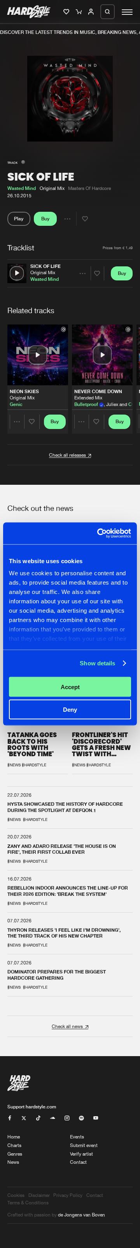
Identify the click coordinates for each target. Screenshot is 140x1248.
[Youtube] (95, 1118)
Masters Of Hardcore (89, 188)
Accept (70, 686)
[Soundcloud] (52, 1118)
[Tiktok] (38, 1118)
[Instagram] (67, 1118)
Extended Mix (88, 398)
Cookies (15, 1195)
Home (13, 1137)
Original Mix (42, 272)
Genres (14, 1154)
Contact (78, 1162)
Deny (70, 709)
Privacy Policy (67, 1195)
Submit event (84, 1145)
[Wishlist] (67, 12)
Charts (14, 1145)
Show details (97, 663)
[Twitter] (23, 1118)
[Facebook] (9, 1118)
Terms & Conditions (28, 1202)
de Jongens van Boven (81, 1215)
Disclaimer (39, 1195)
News (13, 1162)
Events (77, 1137)
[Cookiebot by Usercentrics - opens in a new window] (98, 533)
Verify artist (81, 1154)
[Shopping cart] (79, 12)
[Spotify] (81, 1118)
